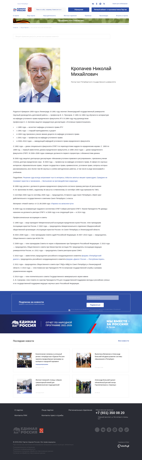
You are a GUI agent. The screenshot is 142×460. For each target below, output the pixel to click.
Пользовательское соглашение (24, 447)
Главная (15, 27)
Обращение (78, 10)
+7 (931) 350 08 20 (110, 413)
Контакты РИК (20, 415)
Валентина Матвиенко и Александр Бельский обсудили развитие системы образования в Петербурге (108, 356)
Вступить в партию (122, 15)
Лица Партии (24, 27)
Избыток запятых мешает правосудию (80, 178)
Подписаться (95, 305)
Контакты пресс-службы (52, 415)
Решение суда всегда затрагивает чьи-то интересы (43, 178)
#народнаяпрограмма (42, 364)
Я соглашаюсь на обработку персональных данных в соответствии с (95, 310)
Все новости (123, 341)
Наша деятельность (49, 15)
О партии (16, 15)
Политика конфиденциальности (24, 449)
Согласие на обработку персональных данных (29, 453)
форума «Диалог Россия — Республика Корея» (85, 259)
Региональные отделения (80, 410)
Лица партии (31, 15)
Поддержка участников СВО (71, 21)
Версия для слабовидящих (120, 3)
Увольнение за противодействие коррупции (60, 181)
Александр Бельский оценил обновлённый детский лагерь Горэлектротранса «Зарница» (105, 382)
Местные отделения (70, 15)
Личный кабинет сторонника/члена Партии (110, 10)
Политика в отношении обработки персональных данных (33, 451)
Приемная (88, 15)
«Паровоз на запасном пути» (62, 204)
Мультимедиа (103, 15)
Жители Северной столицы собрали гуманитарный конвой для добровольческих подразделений (49, 382)
